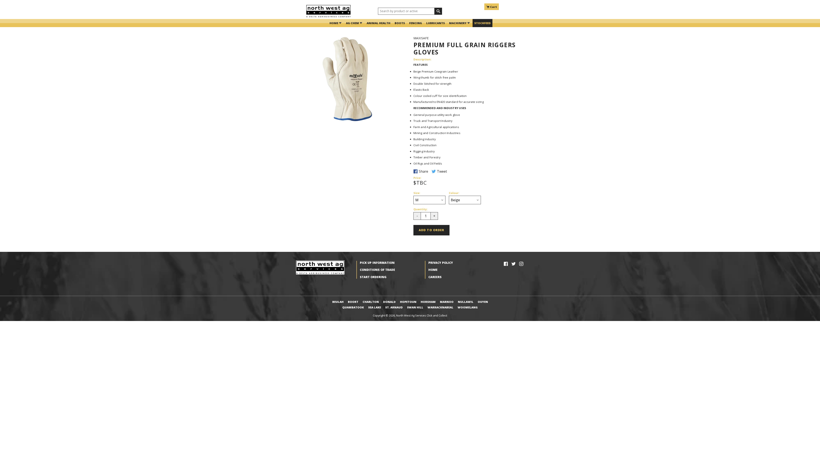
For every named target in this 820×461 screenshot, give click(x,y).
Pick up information (377, 263)
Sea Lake (374, 307)
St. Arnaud (394, 307)
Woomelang (468, 307)
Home (433, 270)
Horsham (428, 302)
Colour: (454, 193)
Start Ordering (373, 277)
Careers (435, 277)
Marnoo (447, 302)
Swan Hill (415, 307)
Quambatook (353, 307)
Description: (422, 59)
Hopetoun (408, 302)
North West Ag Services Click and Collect (421, 315)
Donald (389, 302)
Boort (353, 302)
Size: (416, 193)
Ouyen (483, 302)
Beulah (338, 302)
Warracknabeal (440, 307)
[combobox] (406, 11)
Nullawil (465, 302)
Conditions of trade (377, 270)
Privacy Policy (440, 263)
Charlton (371, 302)
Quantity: (420, 209)
